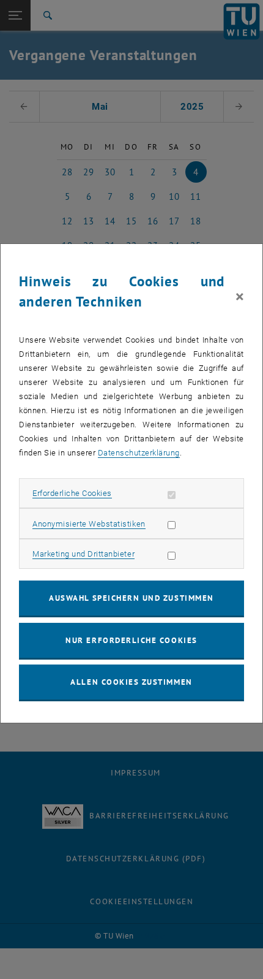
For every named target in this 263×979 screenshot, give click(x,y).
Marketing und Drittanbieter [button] (83, 553)
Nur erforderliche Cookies (131, 640)
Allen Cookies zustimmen (131, 682)
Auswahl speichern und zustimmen (131, 598)
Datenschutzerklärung (139, 452)
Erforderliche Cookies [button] (72, 493)
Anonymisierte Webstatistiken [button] (88, 523)
